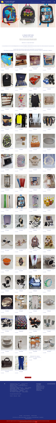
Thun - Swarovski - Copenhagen (15, 391)
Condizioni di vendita (34, 415)
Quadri (26, 390)
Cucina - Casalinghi (28, 387)
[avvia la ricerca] (38, 2)
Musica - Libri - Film (22, 389)
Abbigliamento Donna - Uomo (15, 383)
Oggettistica (22, 390)
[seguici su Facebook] (49, 385)
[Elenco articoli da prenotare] (52, 1)
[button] (4, 14)
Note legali (20, 415)
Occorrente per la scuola (14, 390)
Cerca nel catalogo (28, 377)
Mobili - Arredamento (13, 389)
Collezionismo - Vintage (14, 386)
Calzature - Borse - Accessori (23, 385)
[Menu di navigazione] (54, 1)
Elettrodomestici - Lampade (14, 388)
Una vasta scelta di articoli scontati (15, 393)
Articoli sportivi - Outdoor (14, 384)
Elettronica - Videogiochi (25, 388)
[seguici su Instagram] (51, 385)
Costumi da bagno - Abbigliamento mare (16, 387)
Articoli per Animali (24, 383)
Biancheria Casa (22, 384)
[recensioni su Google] (53, 385)
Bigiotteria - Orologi (13, 385)
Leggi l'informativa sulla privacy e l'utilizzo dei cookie (27, 421)
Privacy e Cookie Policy (27, 415)
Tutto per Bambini (25, 391)
